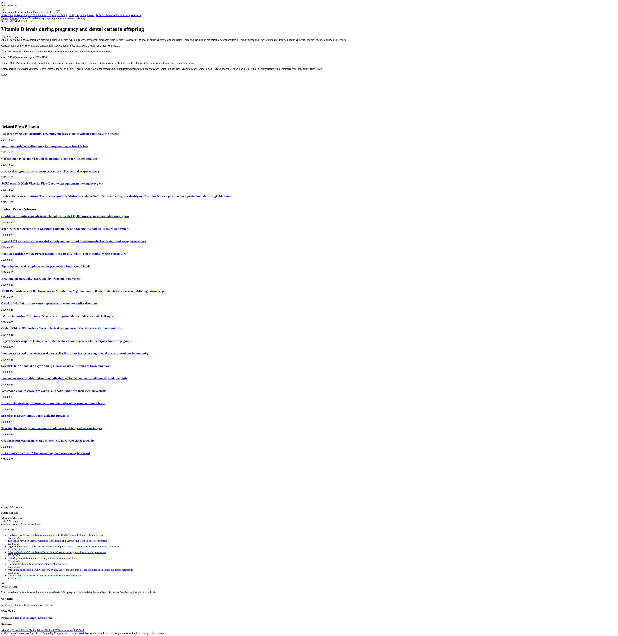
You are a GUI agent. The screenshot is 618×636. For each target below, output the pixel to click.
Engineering (87, 15)
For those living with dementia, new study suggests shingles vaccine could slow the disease (60, 133)
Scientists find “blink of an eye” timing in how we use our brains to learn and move (56, 366)
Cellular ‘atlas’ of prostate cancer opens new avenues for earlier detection (49, 303)
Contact (19, 12)
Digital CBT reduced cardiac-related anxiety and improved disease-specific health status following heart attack (73, 241)
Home (4, 12)
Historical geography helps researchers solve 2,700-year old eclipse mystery (50, 171)
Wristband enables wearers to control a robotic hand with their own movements (53, 391)
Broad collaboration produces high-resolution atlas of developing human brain (53, 403)
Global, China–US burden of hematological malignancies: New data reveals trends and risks (62, 328)
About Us (6, 630)
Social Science (105, 15)
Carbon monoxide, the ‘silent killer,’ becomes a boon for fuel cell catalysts (49, 158)
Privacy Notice (44, 630)
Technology (21, 15)
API (42, 12)
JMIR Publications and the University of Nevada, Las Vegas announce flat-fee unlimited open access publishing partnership (82, 291)
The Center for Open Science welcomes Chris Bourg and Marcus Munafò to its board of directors (65, 228)
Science (136, 15)
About (11, 12)
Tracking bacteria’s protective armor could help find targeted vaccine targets (51, 428)
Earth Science (122, 15)
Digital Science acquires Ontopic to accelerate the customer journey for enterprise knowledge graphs (66, 341)
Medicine (7, 15)
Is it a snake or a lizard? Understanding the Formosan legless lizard (45, 453)
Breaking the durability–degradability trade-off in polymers (40, 278)
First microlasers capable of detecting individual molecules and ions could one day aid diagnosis (64, 378)
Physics (74, 15)
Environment (38, 15)
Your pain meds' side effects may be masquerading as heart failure (44, 146)
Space (51, 15)
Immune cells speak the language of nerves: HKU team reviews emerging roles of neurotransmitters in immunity (74, 353)
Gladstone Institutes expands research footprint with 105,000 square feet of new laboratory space (65, 216)
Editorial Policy (31, 12)
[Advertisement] (97, 98)
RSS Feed (50, 12)
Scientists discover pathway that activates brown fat (35, 415)
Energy (62, 15)
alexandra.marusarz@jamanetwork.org (21, 524)
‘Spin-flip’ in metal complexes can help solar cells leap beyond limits (45, 266)
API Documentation (62, 630)
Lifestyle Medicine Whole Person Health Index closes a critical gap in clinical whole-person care (63, 253)
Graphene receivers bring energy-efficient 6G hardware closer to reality (48, 440)
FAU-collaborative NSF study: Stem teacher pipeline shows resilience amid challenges (57, 316)
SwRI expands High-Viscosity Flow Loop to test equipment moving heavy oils (52, 183)
